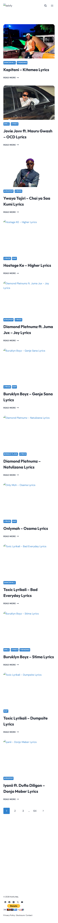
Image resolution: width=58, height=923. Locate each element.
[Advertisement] (29, 849)
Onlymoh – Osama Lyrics (25, 528)
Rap (14, 258)
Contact (29, 915)
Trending (22, 62)
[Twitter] (18, 902)
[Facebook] (9, 902)
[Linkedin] (5, 902)
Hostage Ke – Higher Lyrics (27, 265)
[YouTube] (22, 902)
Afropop (8, 191)
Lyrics (14, 124)
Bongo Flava (10, 454)
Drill (6, 124)
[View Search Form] (45, 5)
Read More (11, 77)
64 (34, 811)
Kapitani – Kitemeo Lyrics (26, 69)
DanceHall (9, 62)
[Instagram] (13, 902)
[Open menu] (52, 5)
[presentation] (29, 41)
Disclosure (20, 915)
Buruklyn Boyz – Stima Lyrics (28, 656)
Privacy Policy (9, 915)
